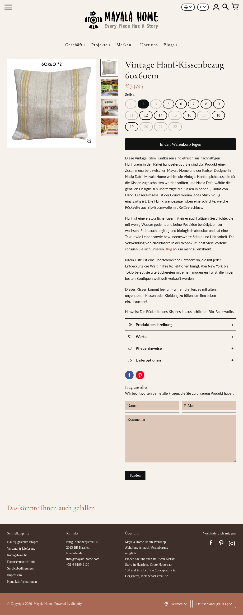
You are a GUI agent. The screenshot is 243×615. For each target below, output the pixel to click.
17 (204, 115)
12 (146, 115)
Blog (168, 249)
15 (175, 115)
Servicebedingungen (20, 568)
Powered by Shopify (68, 604)
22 (175, 127)
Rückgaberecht (17, 555)
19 (132, 127)
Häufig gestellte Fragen (22, 542)
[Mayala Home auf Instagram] (232, 544)
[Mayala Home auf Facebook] (211, 544)
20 (146, 127)
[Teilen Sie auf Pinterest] (140, 375)
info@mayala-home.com (82, 559)
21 (161, 127)
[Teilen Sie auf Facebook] (129, 375)
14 (160, 115)
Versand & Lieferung (21, 548)
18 (218, 115)
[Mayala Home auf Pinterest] (221, 544)
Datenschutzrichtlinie (21, 562)
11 (131, 115)
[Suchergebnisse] (225, 7)
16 (189, 115)
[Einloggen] (216, 7)
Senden (135, 475)
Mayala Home (43, 604)
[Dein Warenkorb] (234, 7)
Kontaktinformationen (22, 581)
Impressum (14, 575)
